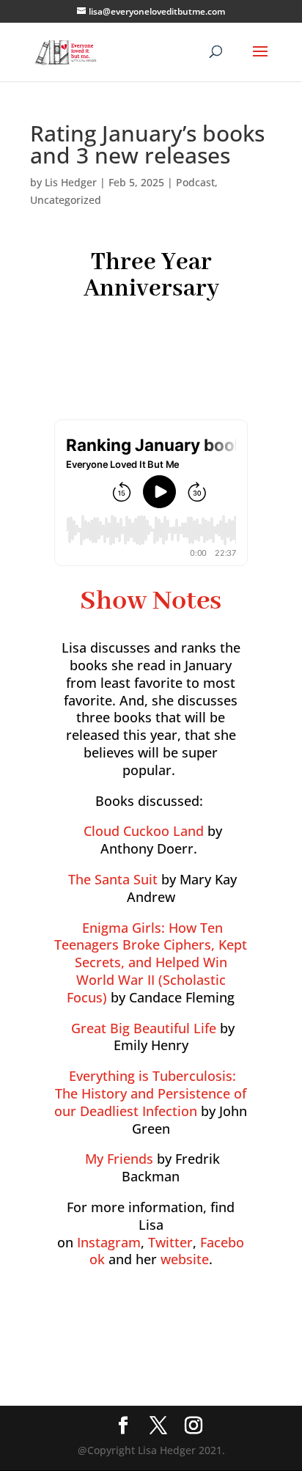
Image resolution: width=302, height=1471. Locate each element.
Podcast (195, 182)
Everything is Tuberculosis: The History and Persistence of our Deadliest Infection (150, 1093)
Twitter (170, 1242)
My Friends (119, 1158)
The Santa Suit (113, 879)
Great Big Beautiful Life (143, 1028)
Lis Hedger (71, 182)
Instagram (109, 1242)
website (185, 1259)
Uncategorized (65, 200)
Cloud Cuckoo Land (144, 831)
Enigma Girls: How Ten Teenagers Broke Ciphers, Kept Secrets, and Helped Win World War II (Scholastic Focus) (150, 962)
